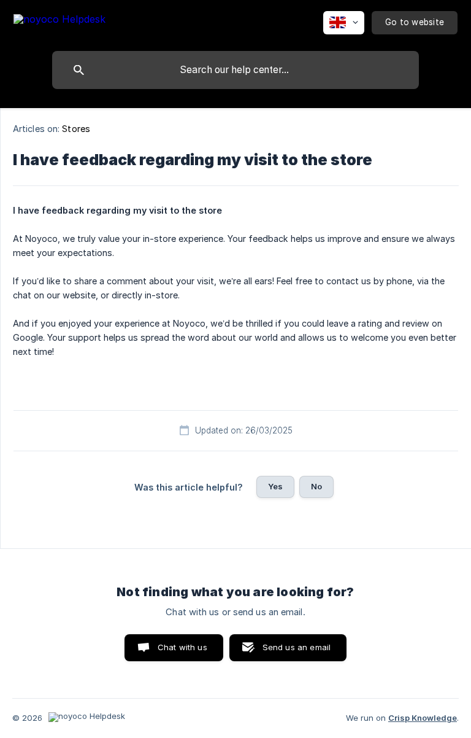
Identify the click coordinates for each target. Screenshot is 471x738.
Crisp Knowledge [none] (422, 718)
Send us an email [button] (296, 647)
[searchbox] (235, 70)
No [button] (316, 486)
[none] (59, 21)
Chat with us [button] (182, 647)
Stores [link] (76, 128)
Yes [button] (275, 486)
